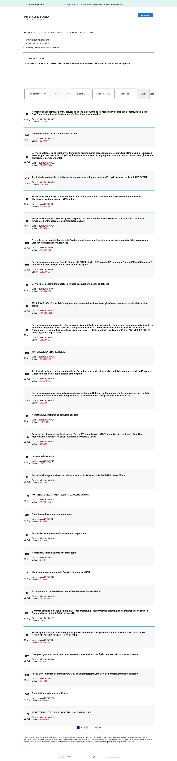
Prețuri (82, 32)
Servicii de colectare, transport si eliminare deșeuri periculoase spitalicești (70, 284)
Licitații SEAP (71, 32)
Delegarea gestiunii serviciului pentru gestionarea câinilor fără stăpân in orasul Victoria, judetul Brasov (85, 654)
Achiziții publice (55, 32)
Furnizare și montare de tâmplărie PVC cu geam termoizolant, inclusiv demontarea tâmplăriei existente (85, 674)
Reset (152, 94)
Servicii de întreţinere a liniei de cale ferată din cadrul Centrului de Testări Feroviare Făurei (78, 475)
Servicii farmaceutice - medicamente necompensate (59, 533)
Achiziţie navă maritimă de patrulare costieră (55, 415)
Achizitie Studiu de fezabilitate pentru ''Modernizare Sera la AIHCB (66, 591)
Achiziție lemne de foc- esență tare (50, 693)
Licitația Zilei (40, 32)
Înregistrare (145, 15)
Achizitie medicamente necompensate (52, 514)
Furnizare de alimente (43, 456)
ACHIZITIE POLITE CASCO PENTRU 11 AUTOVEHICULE (61, 712)
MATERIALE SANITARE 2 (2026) (49, 352)
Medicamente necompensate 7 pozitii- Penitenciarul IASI (61, 572)
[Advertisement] (89, 75)
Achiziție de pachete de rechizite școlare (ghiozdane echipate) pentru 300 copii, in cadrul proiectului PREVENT (89, 177)
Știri (30, 32)
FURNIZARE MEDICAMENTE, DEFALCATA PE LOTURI (60, 495)
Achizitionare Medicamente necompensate (54, 553)
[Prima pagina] (25, 32)
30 (96, 727)
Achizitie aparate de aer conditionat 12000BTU (56, 133)
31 (100, 727)
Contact (91, 32)
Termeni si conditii (113, 757)
